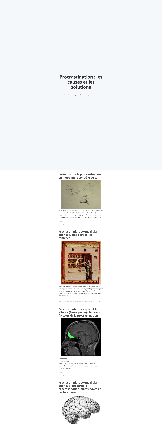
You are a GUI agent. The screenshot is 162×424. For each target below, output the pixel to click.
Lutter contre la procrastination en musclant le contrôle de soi (80, 175)
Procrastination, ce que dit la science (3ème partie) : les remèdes (78, 235)
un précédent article (70, 210)
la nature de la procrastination (66, 290)
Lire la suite (61, 221)
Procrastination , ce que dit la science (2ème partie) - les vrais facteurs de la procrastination (79, 312)
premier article (63, 358)
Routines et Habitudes (89, 301)
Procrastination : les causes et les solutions (74, 224)
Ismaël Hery (61, 224)
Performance (87, 224)
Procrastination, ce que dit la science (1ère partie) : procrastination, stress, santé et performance (80, 387)
